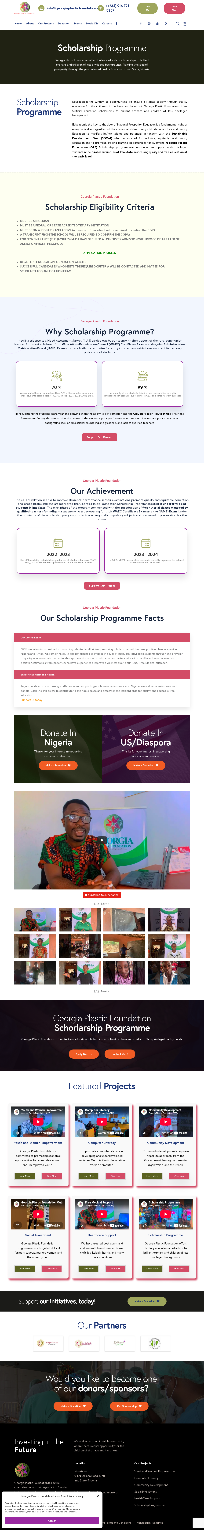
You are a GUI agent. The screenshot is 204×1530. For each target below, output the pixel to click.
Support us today (32, 700)
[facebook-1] (141, 23)
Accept (52, 1520)
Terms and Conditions (118, 1522)
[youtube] (157, 23)
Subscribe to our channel (103, 895)
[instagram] (149, 23)
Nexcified (157, 1522)
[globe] (165, 23)
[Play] (102, 840)
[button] (97, 1496)
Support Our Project (100, 437)
